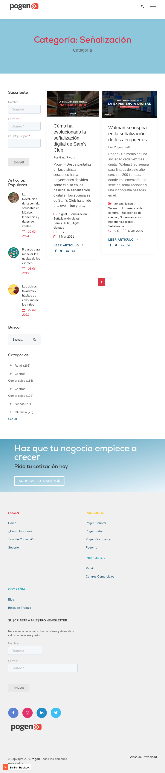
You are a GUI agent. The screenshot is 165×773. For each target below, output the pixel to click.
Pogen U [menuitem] (92, 547)
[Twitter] (56, 713)
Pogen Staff (122, 147)
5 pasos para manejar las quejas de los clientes (31, 256)
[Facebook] (13, 713)
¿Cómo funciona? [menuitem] (20, 531)
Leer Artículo (66, 245)
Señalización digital (66, 218)
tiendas (23, 404)
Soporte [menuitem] (13, 547)
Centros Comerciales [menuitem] (100, 576)
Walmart (113, 208)
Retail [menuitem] (89, 568)
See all (12, 419)
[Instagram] (27, 713)
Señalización (78, 214)
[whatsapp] (73, 251)
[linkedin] (67, 251)
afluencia (24, 412)
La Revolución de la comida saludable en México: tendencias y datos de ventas (31, 210)
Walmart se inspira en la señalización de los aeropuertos (127, 133)
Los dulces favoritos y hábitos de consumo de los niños (30, 295)
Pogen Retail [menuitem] (94, 531)
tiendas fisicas (123, 203)
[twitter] (61, 251)
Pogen (36, 759)
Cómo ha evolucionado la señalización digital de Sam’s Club (70, 138)
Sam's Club (61, 223)
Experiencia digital (120, 221)
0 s (62, 232)
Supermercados (131, 217)
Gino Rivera (67, 157)
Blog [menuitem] (11, 599)
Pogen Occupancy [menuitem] (98, 539)
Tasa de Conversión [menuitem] (21, 539)
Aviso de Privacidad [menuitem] (143, 757)
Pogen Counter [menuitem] (96, 523)
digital (63, 214)
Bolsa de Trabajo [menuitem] (19, 607)
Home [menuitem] (12, 523)
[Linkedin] (42, 713)
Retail (23, 365)
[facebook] (56, 251)
